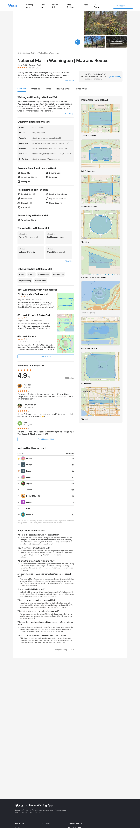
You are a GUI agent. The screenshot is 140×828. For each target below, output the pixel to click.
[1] (22, 89)
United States (23, 53)
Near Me (43, 6)
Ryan (26, 422)
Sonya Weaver (30, 405)
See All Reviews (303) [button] (46, 439)
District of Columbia (39, 53)
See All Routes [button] (46, 357)
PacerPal (27, 385)
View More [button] (69, 81)
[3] (48, 88)
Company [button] (46, 823)
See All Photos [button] (116, 42)
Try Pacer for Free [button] (123, 6)
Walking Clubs (55, 6)
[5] (81, 88)
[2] (35, 88)
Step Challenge (71, 6)
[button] (77, 42)
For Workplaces (98, 6)
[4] (63, 88)
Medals (86, 5)
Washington (54, 53)
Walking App (29, 6)
